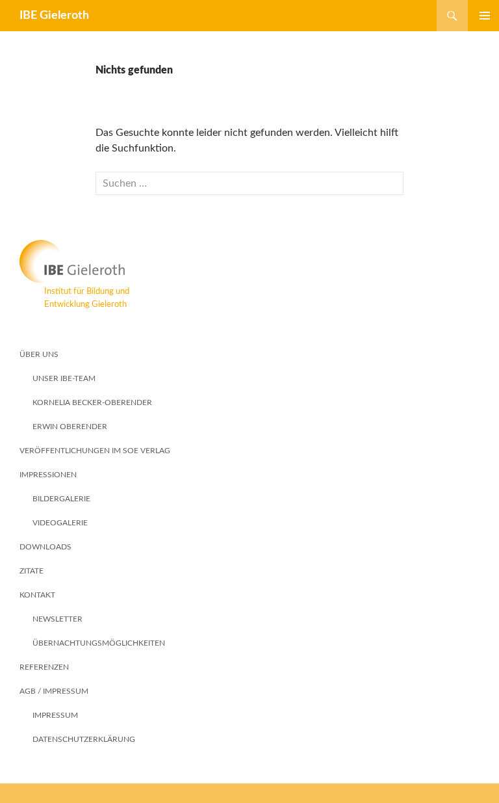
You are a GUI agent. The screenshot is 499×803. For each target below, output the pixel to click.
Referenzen (44, 667)
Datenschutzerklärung (83, 739)
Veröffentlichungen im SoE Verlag (94, 450)
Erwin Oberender (69, 426)
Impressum (55, 715)
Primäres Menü (479, 15)
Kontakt (37, 595)
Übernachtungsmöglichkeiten (98, 643)
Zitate (31, 571)
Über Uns (38, 354)
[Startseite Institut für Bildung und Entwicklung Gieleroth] (249, 261)
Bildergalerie (61, 499)
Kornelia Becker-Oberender (92, 402)
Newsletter (57, 619)
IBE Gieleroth (54, 15)
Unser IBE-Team (64, 378)
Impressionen (48, 475)
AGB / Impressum (53, 691)
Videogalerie (60, 523)
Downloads (45, 547)
